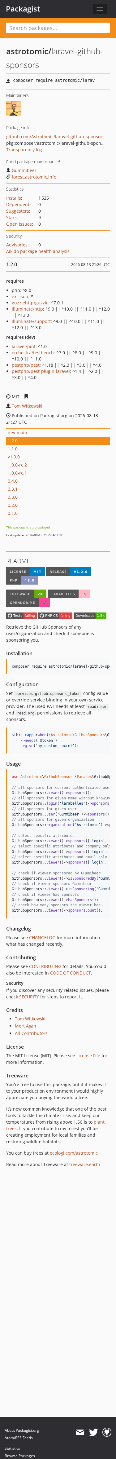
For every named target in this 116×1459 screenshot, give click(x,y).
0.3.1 (13, 489)
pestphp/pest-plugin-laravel (41, 371)
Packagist (23, 9)
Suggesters (17, 211)
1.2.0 (13, 441)
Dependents (19, 204)
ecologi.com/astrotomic (74, 1153)
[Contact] (79, 1432)
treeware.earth (84, 1164)
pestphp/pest (26, 365)
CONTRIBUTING (45, 966)
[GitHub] (106, 1432)
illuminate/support (31, 321)
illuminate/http (27, 309)
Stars (11, 217)
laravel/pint (24, 346)
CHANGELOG (42, 937)
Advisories (17, 245)
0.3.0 (13, 497)
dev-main (17, 432)
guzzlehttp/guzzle (30, 303)
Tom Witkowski (27, 406)
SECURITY (29, 997)
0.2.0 (13, 505)
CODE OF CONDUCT (70, 973)
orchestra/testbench (33, 353)
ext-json (20, 296)
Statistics (12, 1448)
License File (88, 1056)
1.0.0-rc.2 (17, 465)
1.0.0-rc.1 (17, 473)
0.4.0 (13, 481)
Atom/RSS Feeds (19, 1437)
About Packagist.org (22, 1430)
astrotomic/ (28, 51)
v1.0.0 (14, 457)
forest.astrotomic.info (34, 177)
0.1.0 (13, 513)
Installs (13, 198)
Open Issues (19, 224)
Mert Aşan (25, 1026)
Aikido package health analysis (38, 251)
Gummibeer (24, 170)
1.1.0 (13, 449)
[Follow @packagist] (93, 1432)
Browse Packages (20, 1455)
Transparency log (24, 150)
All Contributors (31, 1033)
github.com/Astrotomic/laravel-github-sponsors (55, 136)
